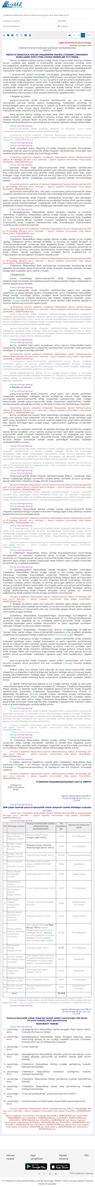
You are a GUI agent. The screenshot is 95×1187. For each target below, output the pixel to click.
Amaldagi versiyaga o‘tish (80, 45)
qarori (37, 137)
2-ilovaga (68, 663)
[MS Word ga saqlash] (26, 35)
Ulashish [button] (63, 26)
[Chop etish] (30, 35)
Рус (74, 35)
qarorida (34, 694)
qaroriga (12, 487)
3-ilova (14, 732)
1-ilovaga (42, 80)
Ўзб (78, 35)
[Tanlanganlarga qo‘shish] (4, 35)
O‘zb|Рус (89, 35)
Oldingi (13, 126)
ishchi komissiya (61, 635)
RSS (86, 1155)
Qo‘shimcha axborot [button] (11, 26)
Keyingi (13, 143)
